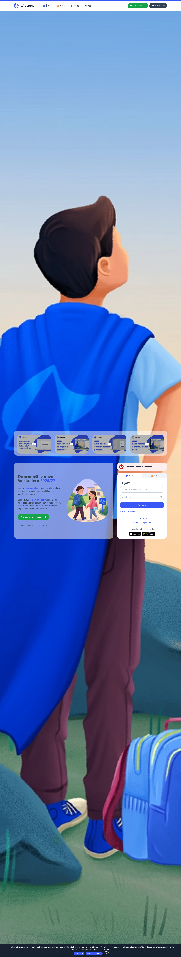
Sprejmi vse (78, 953)
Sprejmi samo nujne (94, 953)
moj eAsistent (32, 488)
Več (106, 953)
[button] (34, 444)
